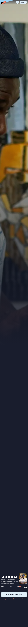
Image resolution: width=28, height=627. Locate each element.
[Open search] (17, 2)
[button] (23, 2)
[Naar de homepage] (3, 2)
